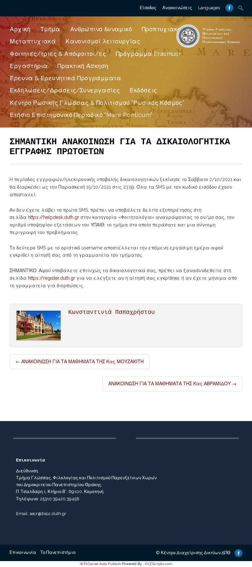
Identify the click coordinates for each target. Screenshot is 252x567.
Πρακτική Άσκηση (82, 65)
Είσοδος (148, 8)
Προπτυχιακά (162, 29)
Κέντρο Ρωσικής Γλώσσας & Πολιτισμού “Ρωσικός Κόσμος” (97, 102)
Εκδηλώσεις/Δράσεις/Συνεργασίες (65, 90)
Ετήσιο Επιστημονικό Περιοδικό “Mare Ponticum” (81, 114)
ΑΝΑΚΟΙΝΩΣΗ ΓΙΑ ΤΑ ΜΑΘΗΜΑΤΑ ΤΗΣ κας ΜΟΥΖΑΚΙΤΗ (79, 361)
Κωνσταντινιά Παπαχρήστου (111, 312)
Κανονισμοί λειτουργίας (103, 41)
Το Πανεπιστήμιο (57, 552)
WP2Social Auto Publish (100, 564)
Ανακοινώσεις (177, 8)
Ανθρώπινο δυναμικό (101, 29)
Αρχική (20, 29)
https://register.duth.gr (51, 278)
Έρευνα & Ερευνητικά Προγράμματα (65, 78)
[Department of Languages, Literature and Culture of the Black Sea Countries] (208, 47)
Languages (209, 8)
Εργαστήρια (29, 65)
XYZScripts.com (158, 564)
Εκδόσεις (143, 90)
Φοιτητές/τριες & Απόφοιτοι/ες (58, 53)
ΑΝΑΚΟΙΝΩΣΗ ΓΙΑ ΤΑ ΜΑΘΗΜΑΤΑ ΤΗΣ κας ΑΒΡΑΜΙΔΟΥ (172, 383)
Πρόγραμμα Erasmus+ (148, 53)
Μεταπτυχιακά (33, 41)
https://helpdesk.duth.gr (53, 217)
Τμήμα (50, 29)
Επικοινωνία (23, 552)
